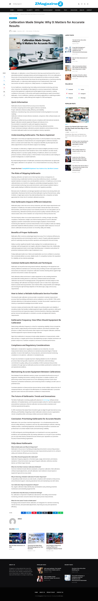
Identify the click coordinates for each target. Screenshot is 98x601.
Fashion (57, 10)
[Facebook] (4, 76)
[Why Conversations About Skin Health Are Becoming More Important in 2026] (68, 68)
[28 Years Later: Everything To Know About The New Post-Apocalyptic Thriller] (68, 143)
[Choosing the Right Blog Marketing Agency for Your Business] (36, 538)
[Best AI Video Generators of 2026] (17, 538)
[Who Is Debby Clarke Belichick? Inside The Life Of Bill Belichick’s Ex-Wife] (40, 579)
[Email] (4, 91)
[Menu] (10, 4)
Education (74, 10)
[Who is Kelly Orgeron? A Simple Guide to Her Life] (68, 152)
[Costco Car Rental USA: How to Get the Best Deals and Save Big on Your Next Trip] (77, 115)
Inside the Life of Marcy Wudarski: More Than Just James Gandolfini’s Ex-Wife (79, 158)
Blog (66, 124)
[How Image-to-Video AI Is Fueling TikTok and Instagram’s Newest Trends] (54, 538)
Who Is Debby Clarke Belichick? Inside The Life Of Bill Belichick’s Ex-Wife (51, 577)
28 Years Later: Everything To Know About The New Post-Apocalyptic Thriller (80, 142)
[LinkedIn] (4, 84)
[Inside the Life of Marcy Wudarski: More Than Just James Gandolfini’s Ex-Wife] (68, 159)
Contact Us (60, 592)
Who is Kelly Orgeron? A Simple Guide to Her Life (79, 150)
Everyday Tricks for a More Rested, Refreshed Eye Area (79, 75)
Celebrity (30, 10)
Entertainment (48, 10)
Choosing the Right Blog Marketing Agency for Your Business (35, 547)
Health (82, 10)
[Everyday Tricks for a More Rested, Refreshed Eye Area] (68, 77)
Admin (14, 31)
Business (20, 10)
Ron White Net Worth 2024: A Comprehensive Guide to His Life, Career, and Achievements (80, 168)
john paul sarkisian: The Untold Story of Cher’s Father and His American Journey (52, 569)
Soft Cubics (60, 596)
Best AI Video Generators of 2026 (17, 546)
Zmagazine (40, 596)
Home (12, 10)
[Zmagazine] (49, 4)
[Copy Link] (4, 95)
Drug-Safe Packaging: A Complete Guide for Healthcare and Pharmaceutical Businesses (79, 50)
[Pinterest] (4, 87)
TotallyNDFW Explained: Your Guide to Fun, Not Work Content (40, 168)
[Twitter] (4, 80)
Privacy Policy (51, 592)
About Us (42, 592)
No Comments (29, 31)
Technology (13, 18)
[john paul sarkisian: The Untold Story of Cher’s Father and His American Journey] (40, 570)
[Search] (79, 4)
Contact (89, 10)
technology (46, 400)
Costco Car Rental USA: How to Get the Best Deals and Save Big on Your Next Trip (76, 128)
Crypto (37, 10)
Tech (65, 10)
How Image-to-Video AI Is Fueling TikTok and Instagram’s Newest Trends (54, 547)
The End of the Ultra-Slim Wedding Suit (79, 40)
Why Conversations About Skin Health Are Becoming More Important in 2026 (79, 67)
